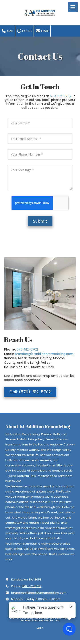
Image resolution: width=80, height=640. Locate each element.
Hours (27, 31)
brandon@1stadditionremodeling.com (44, 354)
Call (10, 31)
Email (44, 31)
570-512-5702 (60, 96)
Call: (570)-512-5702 (30, 392)
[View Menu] (73, 7)
